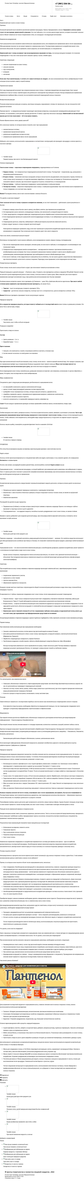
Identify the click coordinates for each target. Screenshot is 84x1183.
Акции (25, 16)
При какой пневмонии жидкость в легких (19, 1134)
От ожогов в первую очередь (12, 440)
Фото (18, 16)
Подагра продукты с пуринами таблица (15, 1152)
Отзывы (44, 16)
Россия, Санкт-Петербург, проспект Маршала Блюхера (19, 3)
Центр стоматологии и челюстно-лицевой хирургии (28, 1172)
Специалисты (34, 16)
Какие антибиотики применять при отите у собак (21, 1122)
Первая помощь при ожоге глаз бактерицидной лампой (20, 159)
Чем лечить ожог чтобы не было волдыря (16, 322)
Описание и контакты (66, 16)
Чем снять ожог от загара (11, 1161)
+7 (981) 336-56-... (63, 4)
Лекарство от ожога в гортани (12, 1166)
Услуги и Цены (9, 16)
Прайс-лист (53, 16)
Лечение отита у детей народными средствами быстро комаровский (28, 1109)
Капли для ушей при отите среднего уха (15, 534)
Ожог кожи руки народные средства (14, 1156)
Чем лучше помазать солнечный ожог (15, 1147)
